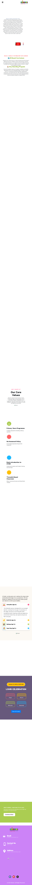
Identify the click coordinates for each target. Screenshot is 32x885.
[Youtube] (14, 877)
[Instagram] (17, 877)
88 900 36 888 (9, 844)
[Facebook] (23, 44)
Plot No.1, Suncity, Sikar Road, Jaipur (14, 851)
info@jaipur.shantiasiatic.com (12, 837)
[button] (2, 2)
